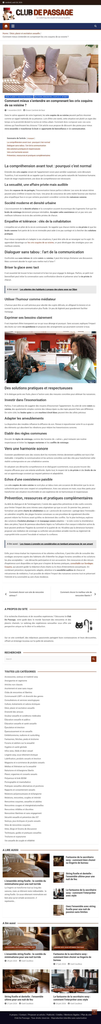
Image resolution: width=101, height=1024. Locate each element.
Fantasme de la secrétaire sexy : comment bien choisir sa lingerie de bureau (80, 860)
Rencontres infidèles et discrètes (19, 809)
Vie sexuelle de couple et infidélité (20, 840)
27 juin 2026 (61, 964)
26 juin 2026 (61, 1003)
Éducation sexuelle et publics (17, 719)
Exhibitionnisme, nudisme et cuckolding (22, 735)
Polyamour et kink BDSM (15, 778)
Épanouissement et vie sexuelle (18, 731)
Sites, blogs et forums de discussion (21, 829)
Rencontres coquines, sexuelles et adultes (23, 801)
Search (93, 659)
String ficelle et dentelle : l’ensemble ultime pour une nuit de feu (80, 876)
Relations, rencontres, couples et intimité (51, 97)
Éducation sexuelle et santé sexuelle (21, 723)
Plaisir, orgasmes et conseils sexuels (21, 774)
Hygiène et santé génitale (16, 747)
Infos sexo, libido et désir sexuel (19, 751)
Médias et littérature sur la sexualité (20, 766)
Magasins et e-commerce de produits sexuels (25, 762)
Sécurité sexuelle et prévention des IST (22, 817)
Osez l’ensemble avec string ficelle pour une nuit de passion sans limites (80, 909)
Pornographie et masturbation (18, 782)
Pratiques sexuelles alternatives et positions (24, 786)
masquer (31, 138)
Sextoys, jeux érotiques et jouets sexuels (23, 821)
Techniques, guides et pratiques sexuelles (23, 833)
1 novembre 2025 (14, 110)
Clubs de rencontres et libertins (18, 692)
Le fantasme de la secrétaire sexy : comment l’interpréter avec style (81, 892)
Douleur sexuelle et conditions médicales (23, 716)
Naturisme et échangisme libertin (19, 770)
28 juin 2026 (12, 961)
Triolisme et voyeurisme (15, 836)
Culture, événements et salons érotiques (22, 704)
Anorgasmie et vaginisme (16, 680)
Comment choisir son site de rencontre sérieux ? (26, 594)
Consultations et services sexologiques (22, 700)
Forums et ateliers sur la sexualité (19, 743)
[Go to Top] (94, 1012)
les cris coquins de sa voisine (41, 242)
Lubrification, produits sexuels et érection (23, 758)
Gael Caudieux (27, 961)
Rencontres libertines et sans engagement (23, 813)
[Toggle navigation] (12, 26)
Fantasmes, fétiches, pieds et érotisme (22, 739)
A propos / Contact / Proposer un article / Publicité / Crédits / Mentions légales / (45, 1015)
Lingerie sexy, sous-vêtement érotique (21, 755)
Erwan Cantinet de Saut (35, 110)
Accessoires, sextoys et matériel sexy (21, 677)
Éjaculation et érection (14, 727)
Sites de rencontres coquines (17, 825)
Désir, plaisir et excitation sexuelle (19, 97)
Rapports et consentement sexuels (20, 790)
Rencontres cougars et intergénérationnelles (24, 805)
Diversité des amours (14, 712)
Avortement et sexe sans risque (18, 688)
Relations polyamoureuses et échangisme (23, 794)
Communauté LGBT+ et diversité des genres (24, 696)
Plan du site (86, 1015)
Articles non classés (14, 684)
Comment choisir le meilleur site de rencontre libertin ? (76, 594)
